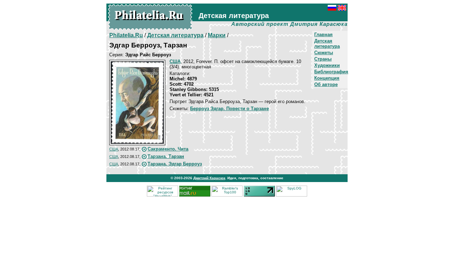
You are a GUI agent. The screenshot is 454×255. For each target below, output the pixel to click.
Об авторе (326, 84)
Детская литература (327, 43)
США (113, 149)
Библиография (331, 71)
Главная (323, 34)
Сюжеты (323, 52)
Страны (323, 59)
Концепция (326, 78)
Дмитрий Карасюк (209, 178)
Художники (327, 65)
